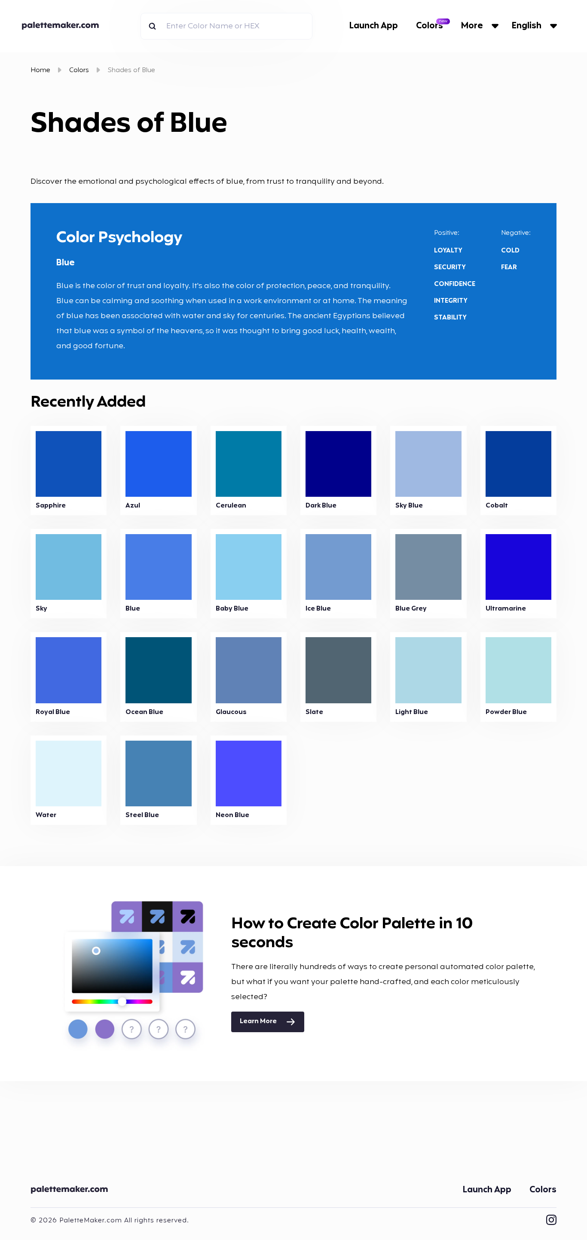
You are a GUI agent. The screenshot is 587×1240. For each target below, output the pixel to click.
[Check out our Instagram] (551, 1221)
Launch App (373, 26)
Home (40, 71)
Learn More (258, 1022)
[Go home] (62, 26)
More (472, 26)
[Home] (72, 1190)
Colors (429, 26)
